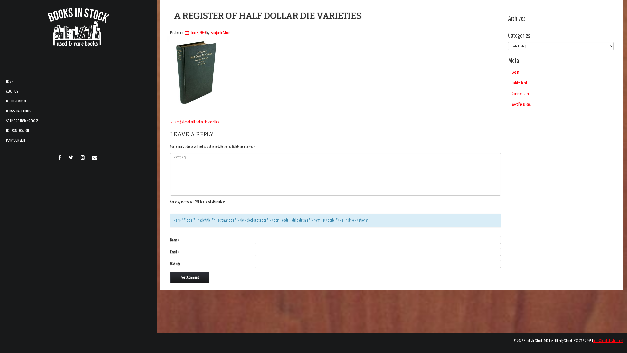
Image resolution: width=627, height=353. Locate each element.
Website (175, 264)
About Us (12, 91)
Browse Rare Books (18, 111)
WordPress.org (521, 104)
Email (174, 252)
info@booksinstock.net (608, 341)
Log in (515, 72)
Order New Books (17, 101)
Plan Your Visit (15, 140)
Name (175, 240)
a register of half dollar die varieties (267, 15)
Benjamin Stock (220, 33)
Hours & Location (17, 130)
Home (9, 81)
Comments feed (521, 94)
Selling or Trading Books (22, 121)
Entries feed (519, 83)
